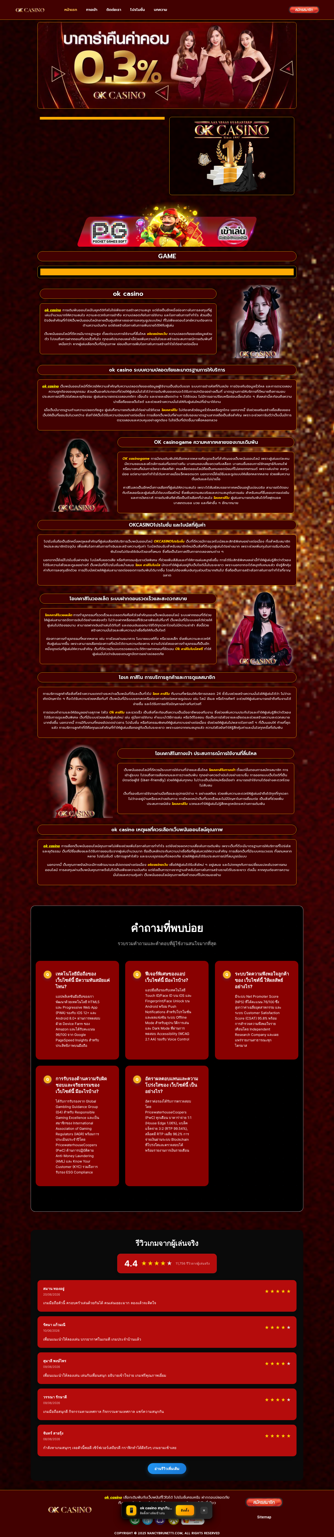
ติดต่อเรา (113, 10)
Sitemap (264, 1517)
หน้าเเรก (70, 10)
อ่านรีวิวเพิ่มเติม (167, 1468)
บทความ (160, 10)
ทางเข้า (91, 10)
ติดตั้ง (185, 1510)
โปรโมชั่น (137, 10)
